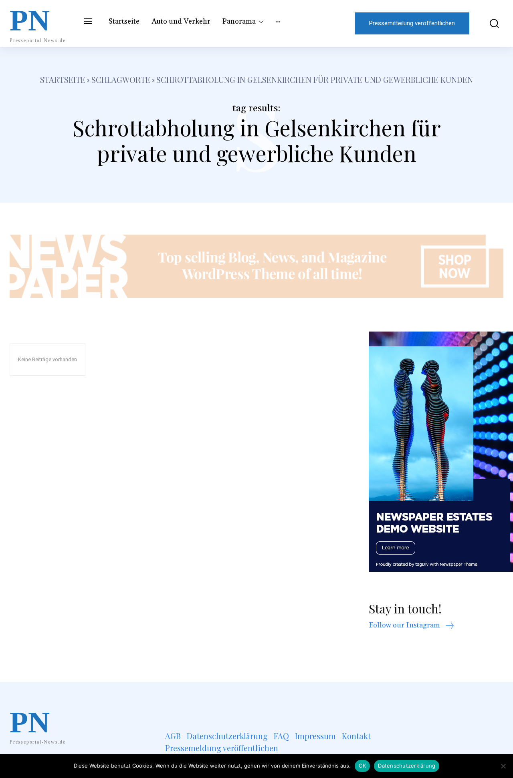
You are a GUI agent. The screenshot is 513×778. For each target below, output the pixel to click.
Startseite (62, 79)
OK (362, 765)
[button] (490, 23)
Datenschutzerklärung (406, 765)
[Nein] (503, 766)
